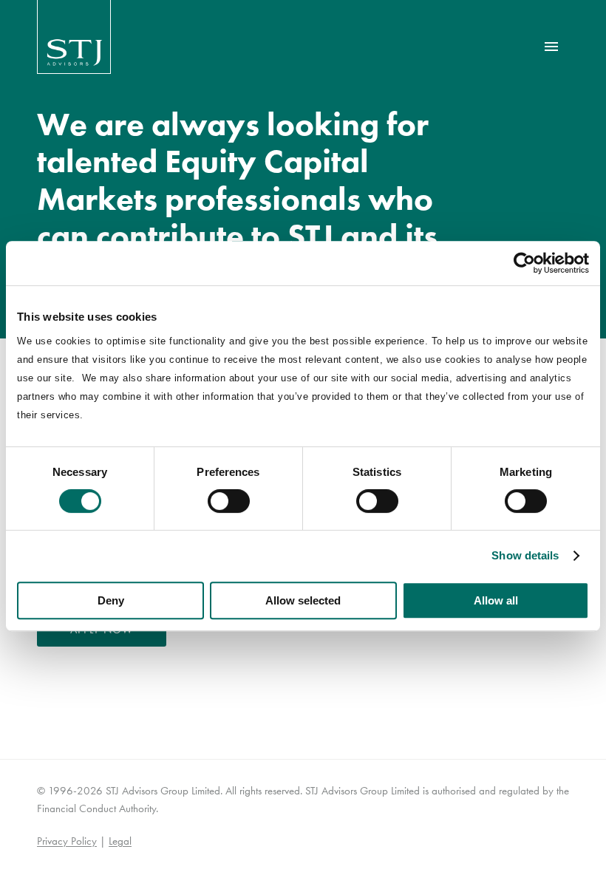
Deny (111, 600)
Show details (525, 555)
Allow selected (303, 600)
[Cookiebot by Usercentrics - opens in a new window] (524, 263)
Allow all (496, 600)
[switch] (229, 501)
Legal (120, 841)
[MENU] (551, 46)
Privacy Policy (67, 841)
